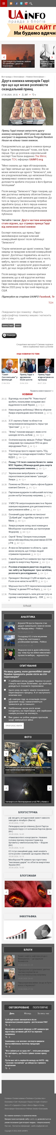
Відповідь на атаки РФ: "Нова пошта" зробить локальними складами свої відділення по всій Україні (27, 401)
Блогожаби (28, 875)
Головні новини (18, 1098)
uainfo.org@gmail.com (39, 1126)
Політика (29, 1098)
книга (18, 325)
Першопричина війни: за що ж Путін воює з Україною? (35, 984)
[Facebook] (15, 4)
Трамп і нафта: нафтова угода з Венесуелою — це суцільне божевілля (32, 959)
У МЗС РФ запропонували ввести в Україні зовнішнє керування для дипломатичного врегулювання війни (30, 506)
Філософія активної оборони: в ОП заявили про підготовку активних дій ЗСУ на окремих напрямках (27, 1031)
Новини (27, 394)
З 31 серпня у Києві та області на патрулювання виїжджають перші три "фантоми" (28, 423)
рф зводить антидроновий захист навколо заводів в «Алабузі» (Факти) (29, 819)
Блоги (28, 949)
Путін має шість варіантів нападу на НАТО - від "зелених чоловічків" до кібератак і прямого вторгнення (26, 1063)
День (11, 1013)
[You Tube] (25, 4)
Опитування (28, 665)
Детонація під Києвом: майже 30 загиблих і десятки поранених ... (17, 63)
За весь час (43, 1013)
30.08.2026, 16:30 (16, 848)
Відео (35, 1105)
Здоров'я (16, 1105)
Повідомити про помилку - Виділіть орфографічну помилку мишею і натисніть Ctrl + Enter (26, 315)
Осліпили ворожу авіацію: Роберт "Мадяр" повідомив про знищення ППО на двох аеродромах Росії (30, 443)
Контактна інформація (21, 1126)
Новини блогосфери (35, 77)
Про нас (8, 1126)
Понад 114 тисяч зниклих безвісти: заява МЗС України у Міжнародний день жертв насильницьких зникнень (31, 465)
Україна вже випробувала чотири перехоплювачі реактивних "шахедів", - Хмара (29, 476)
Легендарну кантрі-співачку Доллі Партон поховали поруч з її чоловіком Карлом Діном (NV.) (30, 829)
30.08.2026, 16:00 (16, 867)
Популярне (40, 1007)
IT (11, 1105)
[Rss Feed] (10, 4)
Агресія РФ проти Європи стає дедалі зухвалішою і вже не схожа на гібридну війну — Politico (34, 626)
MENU (3, 3)
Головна (8, 1098)
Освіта (43, 1102)
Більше (27, 606)
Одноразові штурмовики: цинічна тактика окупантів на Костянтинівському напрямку (34, 972)
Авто (6, 1105)
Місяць (27, 1013)
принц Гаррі (7, 325)
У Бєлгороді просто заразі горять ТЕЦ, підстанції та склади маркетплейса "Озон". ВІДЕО (30, 454)
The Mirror (40, 156)
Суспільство (39, 1098)
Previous (3, 57)
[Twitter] (20, 4)
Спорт (24, 1105)
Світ (15, 1102)
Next (53, 57)
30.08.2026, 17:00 (16, 823)
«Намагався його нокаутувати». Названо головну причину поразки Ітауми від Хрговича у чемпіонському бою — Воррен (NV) (28, 841)
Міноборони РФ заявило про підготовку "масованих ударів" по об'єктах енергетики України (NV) (29, 862)
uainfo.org (33, 1119)
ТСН (14, 159)
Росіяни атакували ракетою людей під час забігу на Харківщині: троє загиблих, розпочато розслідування (30, 570)
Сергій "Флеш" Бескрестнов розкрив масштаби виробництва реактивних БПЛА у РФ (30, 539)
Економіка (9, 1102)
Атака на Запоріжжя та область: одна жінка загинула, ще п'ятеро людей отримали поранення (28, 551)
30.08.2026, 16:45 (16, 834)
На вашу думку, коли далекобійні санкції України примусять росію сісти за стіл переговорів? (27, 674)
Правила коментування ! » (41, 391)
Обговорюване (19, 1007)
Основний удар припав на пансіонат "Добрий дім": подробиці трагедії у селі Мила (29, 517)
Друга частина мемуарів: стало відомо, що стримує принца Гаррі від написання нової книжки (27, 223)
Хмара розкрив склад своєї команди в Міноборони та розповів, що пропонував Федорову (29, 528)
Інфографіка (28, 916)
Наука (30, 1102)
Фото (28, 737)
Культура (22, 1102)
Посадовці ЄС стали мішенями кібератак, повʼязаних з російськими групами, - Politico (32, 639)
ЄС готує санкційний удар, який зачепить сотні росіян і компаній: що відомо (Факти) (29, 852)
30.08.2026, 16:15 (16, 856)
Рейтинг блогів (32, 1109)
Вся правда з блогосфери (13, 77)
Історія (36, 1102)
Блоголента (20, 1109)
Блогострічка (27, 812)
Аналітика (28, 616)
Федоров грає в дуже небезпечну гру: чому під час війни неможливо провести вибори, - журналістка (34, 652)
